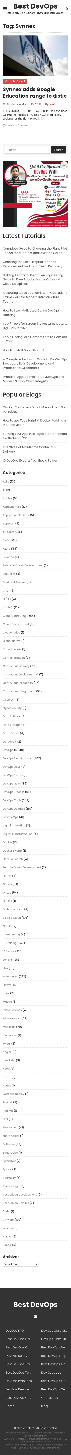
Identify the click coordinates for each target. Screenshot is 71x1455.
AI (4, 490)
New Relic (9, 1060)
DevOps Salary (16, 1356)
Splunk (7, 1169)
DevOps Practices (19, 1381)
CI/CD (7, 599)
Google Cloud (15, 81)
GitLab (7, 893)
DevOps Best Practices (18, 758)
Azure (6, 549)
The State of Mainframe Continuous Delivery (29, 449)
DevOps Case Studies (54, 1331)
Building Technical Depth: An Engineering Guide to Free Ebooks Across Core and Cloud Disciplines (33, 279)
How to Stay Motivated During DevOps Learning (31, 312)
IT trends (8, 951)
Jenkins (7, 960)
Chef (6, 591)
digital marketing (14, 825)
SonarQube (10, 1153)
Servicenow (10, 1127)
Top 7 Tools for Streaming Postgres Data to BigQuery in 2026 (35, 325)
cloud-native (11, 632)
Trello (6, 1211)
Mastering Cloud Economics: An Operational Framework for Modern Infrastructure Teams (35, 297)
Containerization (14, 658)
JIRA (5, 968)
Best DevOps (35, 6)
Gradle (7, 926)
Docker (7, 842)
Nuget (7, 1085)
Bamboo (8, 557)
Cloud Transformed (16, 624)
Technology (11, 1186)
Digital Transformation (18, 834)
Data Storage (11, 725)
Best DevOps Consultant (21, 1398)
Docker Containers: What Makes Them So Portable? (34, 409)
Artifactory (10, 532)
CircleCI (8, 607)
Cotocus (60, 1444)
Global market (12, 909)
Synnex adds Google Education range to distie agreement (35, 96)
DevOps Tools (12, 800)
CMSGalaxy (35, 1432)
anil (52, 104)
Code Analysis (12, 649)
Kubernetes (10, 976)
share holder (11, 1136)
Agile (6, 481)
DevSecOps (10, 817)
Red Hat (8, 1111)
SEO (5, 1119)
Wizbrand (56, 1438)
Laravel (7, 985)
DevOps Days (11, 767)
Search (58, 150)
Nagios (7, 1052)
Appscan (8, 523)
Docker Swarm (12, 851)
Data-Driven (11, 733)
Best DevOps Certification (21, 1339)
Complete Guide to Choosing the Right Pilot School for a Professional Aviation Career (35, 250)
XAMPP (7, 1236)
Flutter (7, 876)
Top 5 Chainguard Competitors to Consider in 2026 (35, 339)
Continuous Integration (18, 691)
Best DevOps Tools (19, 1373)
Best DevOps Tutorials (54, 1381)
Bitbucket (9, 574)
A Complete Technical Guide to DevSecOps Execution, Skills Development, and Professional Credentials (35, 363)
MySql (6, 1043)
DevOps (8, 750)
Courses (8, 700)
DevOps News (12, 783)
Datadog (8, 742)
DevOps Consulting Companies (54, 1339)
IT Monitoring (11, 934)
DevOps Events (13, 775)
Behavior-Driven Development (23, 565)
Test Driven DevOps (16, 1203)
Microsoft (9, 1027)
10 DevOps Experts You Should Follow (30, 460)
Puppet (7, 1102)
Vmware (8, 1220)
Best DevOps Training (54, 1364)
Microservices (12, 1018)
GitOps (7, 901)
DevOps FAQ (15, 1331)
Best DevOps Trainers (21, 1364)
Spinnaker (9, 1161)
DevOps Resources (20, 1389)
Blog (44, 1406)
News (6, 1069)
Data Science (12, 716)
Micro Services (12, 1010)
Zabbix (7, 1245)
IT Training (9, 943)
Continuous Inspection (18, 683)
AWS (6, 540)
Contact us (49, 1398)
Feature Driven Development (22, 867)
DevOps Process (13, 792)
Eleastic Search (13, 859)
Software (9, 1144)
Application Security (16, 515)
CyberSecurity (12, 708)
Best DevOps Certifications (54, 1389)
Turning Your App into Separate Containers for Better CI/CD (35, 436)
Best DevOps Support (54, 1356)
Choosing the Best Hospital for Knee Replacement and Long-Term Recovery (32, 264)
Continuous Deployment (19, 674)
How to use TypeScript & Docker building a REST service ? (34, 422)
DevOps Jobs (51, 1373)
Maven (7, 1002)
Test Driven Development (20, 1194)
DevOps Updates (14, 809)
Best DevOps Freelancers (54, 1347)
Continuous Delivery (16, 666)
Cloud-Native (11, 641)
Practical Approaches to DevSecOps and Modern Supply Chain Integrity (33, 379)
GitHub (7, 884)
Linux (6, 993)
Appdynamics (12, 507)
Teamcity (9, 1178)
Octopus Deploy (13, 1094)
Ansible (7, 498)
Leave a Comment (18, 125)
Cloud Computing (15, 616)
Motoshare (10, 1035)
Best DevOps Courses (21, 1347)
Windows (9, 1228)
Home (10, 1406)
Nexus (7, 1077)
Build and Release (14, 582)
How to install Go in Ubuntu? (23, 350)
